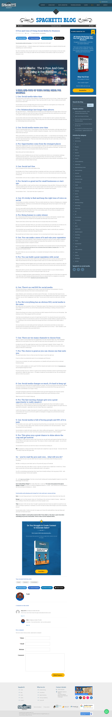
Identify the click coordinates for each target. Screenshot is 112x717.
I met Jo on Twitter (24, 479)
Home (21, 689)
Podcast (41, 700)
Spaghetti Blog (56, 20)
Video (76, 246)
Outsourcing (77, 208)
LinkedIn (77, 196)
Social (76, 226)
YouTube (77, 261)
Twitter (76, 240)
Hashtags (77, 190)
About (21, 695)
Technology (77, 237)
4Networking (78, 141)
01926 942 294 (104, 1)
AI (75, 144)
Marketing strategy (79, 202)
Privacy (82, 714)
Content (76, 158)
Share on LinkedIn (48, 38)
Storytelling (77, 234)
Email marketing (78, 170)
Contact (22, 700)
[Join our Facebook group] (83, 690)
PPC (76, 211)
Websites (77, 255)
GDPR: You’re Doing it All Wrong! (82, 116)
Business (37, 33)
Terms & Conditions (37, 707)
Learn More (41, 571)
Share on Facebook (35, 38)
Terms (84, 714)
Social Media (43, 33)
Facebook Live (62, 366)
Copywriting (77, 164)
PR (75, 214)
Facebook (77, 173)
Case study (77, 155)
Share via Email (60, 38)
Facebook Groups (78, 179)
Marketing (77, 199)
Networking (77, 205)
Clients (21, 697)
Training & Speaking (43, 697)
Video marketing (78, 249)
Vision (76, 252)
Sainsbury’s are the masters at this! (39, 277)
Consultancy (42, 692)
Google (76, 185)
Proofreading (78, 220)
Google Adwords (78, 188)
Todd (28, 33)
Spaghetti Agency (78, 232)
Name (21, 638)
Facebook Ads (78, 176)
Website (21, 649)
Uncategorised (78, 243)
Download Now (82, 90)
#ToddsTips (77, 138)
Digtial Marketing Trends (80, 167)
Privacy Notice (46, 707)
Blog (21, 692)
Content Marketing (79, 161)
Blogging (77, 146)
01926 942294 (61, 689)
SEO (76, 223)
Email (22, 643)
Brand (33, 33)
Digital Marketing (42, 695)
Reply (22, 615)
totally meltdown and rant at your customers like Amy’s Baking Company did (40, 247)
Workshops (77, 258)
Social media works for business (24, 43)
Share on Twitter (22, 38)
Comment (21, 655)
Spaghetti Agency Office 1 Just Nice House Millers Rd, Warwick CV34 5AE (63, 694)
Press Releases (78, 217)
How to (76, 193)
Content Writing (42, 689)
